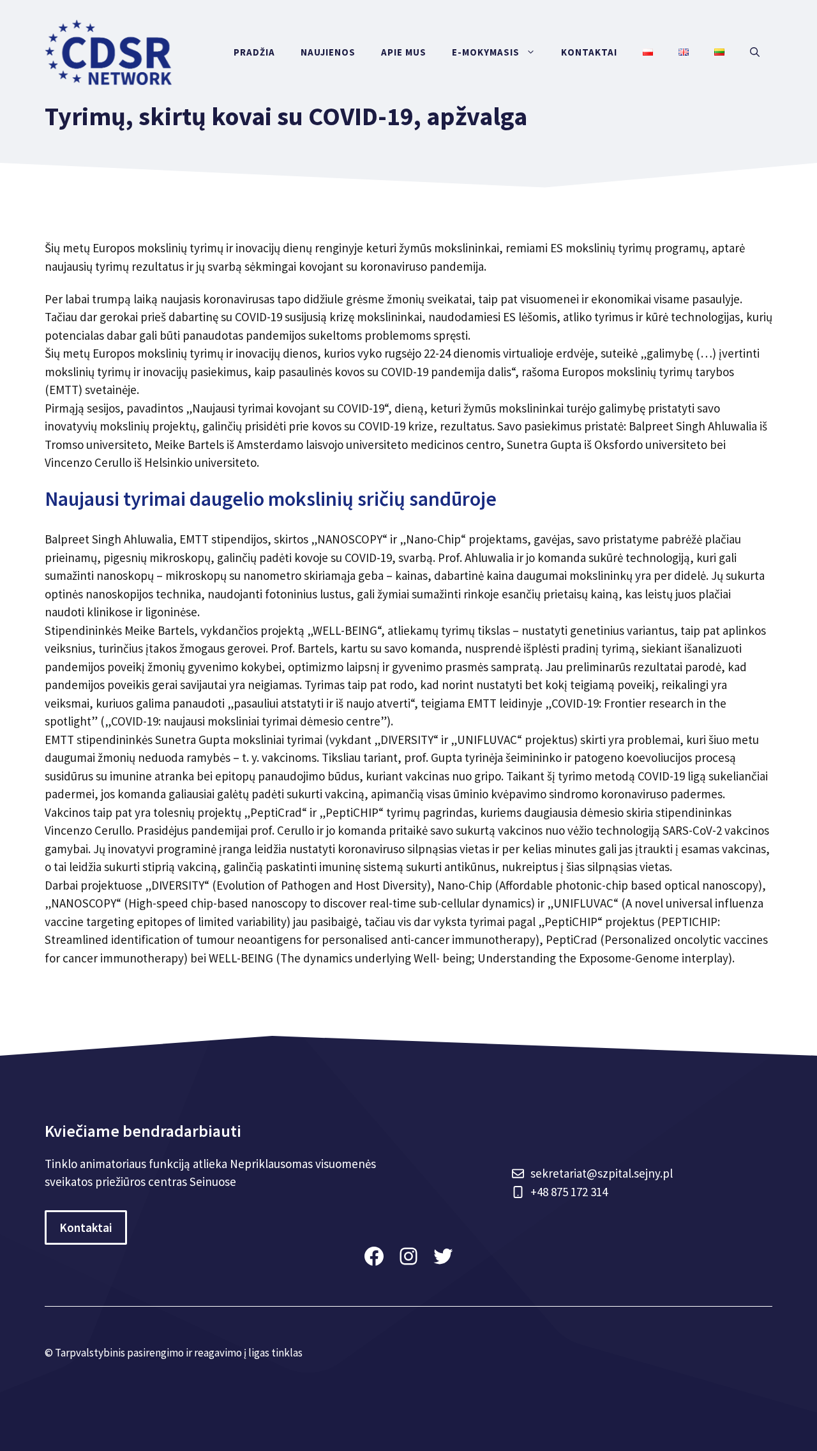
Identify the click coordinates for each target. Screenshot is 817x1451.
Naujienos (328, 52)
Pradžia (254, 52)
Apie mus (403, 52)
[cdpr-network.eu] (108, 51)
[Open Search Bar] (754, 52)
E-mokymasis (486, 52)
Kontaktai (589, 52)
